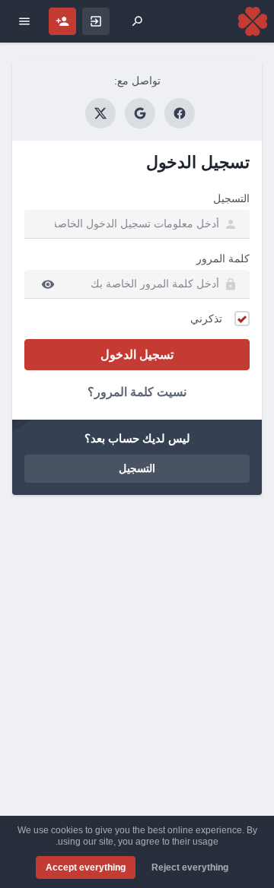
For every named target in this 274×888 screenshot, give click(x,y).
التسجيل (231, 198)
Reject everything (189, 867)
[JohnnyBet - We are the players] (252, 21)
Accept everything (86, 867)
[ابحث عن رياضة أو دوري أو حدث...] (137, 21)
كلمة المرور (223, 258)
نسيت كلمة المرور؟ (137, 391)
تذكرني (206, 318)
